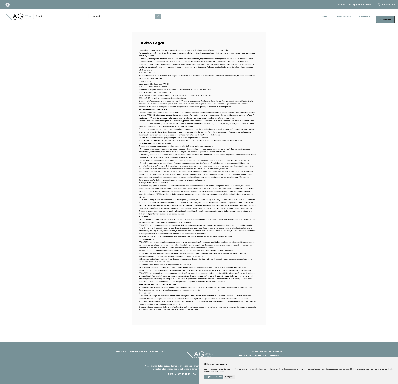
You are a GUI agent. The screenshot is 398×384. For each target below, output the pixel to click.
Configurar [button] (229, 377)
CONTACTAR (385, 19)
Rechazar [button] (218, 377)
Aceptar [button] (208, 377)
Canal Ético (242, 355)
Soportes (363, 16)
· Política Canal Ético (257, 355)
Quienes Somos (343, 16)
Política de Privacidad (209, 290)
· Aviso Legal (121, 351)
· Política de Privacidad (138, 351)
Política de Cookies (157, 351)
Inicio (324, 16)
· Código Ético (273, 355)
